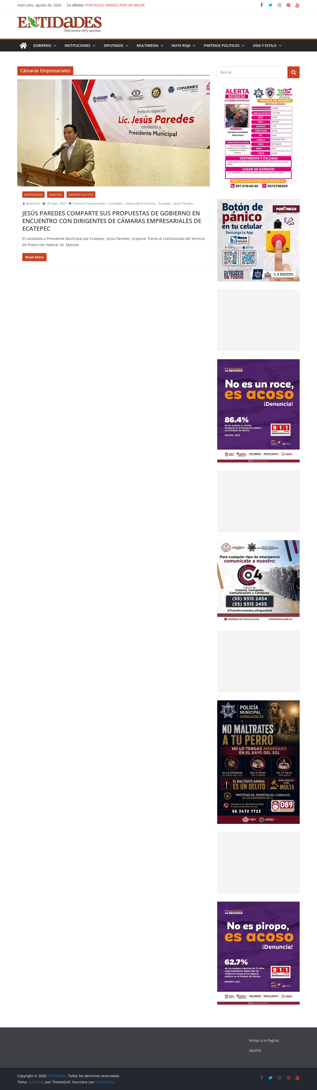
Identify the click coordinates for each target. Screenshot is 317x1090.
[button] (54, 45)
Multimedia (147, 45)
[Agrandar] (293, 92)
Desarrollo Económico (141, 203)
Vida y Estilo (264, 45)
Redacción (33, 203)
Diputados (113, 45)
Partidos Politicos (221, 45)
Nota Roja (181, 45)
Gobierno (42, 45)
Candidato (116, 203)
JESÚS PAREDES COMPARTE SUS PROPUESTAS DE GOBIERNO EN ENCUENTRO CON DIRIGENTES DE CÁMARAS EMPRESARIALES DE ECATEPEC (111, 220)
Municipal (55, 194)
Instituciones (77, 45)
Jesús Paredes (183, 203)
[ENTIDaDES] (23, 45)
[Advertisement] (258, 320)
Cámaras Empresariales (89, 203)
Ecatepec (165, 203)
